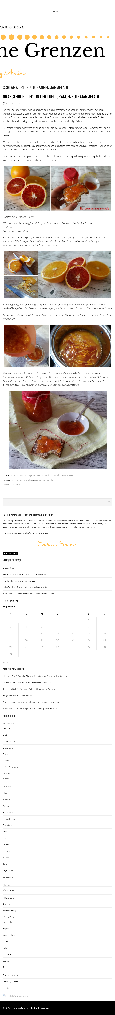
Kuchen (6, 799)
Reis (5, 831)
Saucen (6, 844)
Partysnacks (8, 812)
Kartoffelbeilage (10, 910)
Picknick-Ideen (9, 818)
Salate (5, 838)
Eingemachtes (33, 475)
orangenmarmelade (43, 479)
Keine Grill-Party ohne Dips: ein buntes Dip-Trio (24, 574)
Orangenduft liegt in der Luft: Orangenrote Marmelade (51, 96)
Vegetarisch (8, 870)
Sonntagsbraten (10, 988)
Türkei (6, 967)
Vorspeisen (8, 877)
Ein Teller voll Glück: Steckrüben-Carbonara (31, 682)
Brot (5, 734)
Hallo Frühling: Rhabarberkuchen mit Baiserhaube (25, 587)
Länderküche (8, 917)
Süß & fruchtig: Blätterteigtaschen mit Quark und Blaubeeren (39, 676)
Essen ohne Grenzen (19, 1008)
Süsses (70, 475)
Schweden (7, 954)
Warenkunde (8, 889)
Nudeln (6, 806)
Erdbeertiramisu (10, 568)
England (45, 475)
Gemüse (6, 773)
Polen (5, 948)
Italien (5, 941)
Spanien (6, 960)
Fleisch (6, 760)
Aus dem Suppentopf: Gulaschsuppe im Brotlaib (36, 708)
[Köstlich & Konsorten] (15, 995)
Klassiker (7, 793)
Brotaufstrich (19, 475)
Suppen (6, 851)
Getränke (7, 786)
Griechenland (9, 935)
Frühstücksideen (58, 475)
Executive (44, 1008)
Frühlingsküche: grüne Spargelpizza (19, 580)
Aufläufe (6, 904)
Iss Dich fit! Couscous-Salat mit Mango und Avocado (32, 689)
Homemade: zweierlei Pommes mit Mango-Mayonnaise (34, 702)
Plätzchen (7, 825)
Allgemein (7, 885)
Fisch (5, 754)
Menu (59, 11)
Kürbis (6, 778)
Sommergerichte (10, 981)
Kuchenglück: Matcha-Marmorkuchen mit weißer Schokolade (30, 593)
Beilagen (7, 728)
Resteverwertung (10, 975)
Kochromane (26, 695)
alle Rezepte (8, 723)
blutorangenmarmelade (22, 479)
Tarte (5, 864)
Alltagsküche (8, 897)
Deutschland (8, 922)
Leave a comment (11, 484)
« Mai (5, 662)
